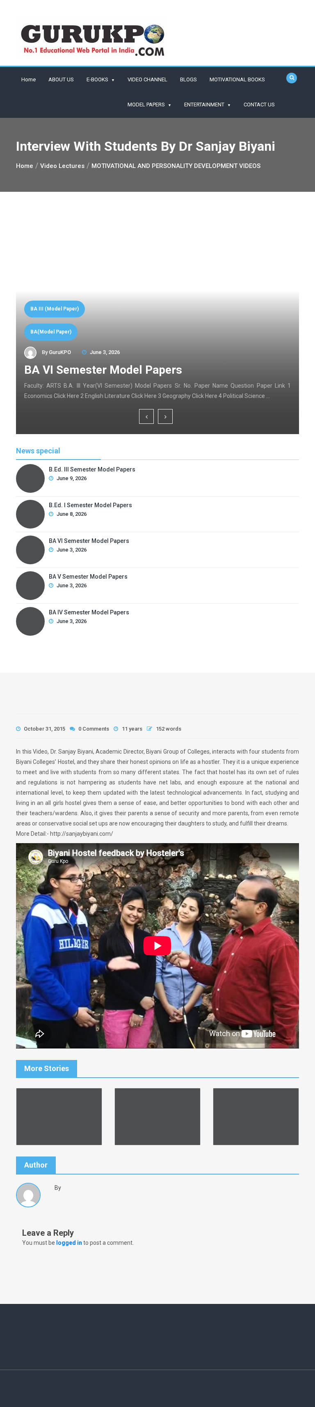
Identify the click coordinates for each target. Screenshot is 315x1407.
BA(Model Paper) (50, 332)
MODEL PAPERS (146, 104)
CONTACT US (259, 104)
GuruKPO (60, 352)
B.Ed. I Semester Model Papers (90, 505)
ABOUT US (61, 79)
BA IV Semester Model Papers (89, 612)
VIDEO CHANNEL (147, 79)
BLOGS (188, 79)
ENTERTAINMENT (204, 104)
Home (28, 79)
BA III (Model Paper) (54, 309)
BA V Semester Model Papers (88, 576)
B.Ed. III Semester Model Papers (92, 469)
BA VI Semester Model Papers (103, 370)
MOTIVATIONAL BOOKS (237, 79)
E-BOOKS (97, 79)
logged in (69, 1242)
